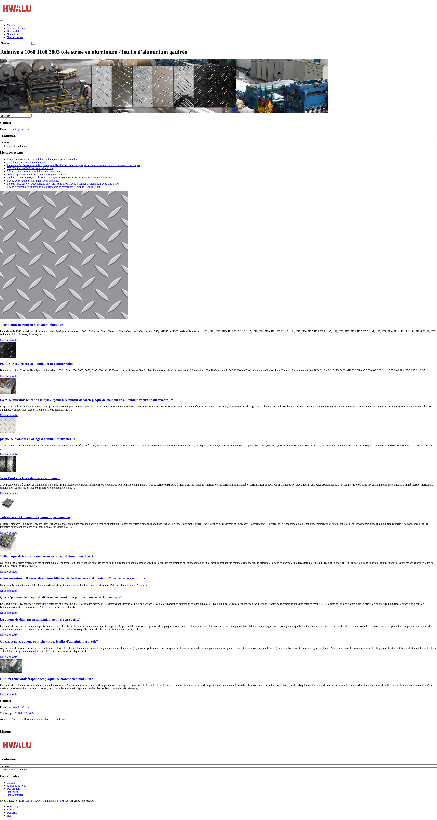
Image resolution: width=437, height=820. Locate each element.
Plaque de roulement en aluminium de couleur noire (36, 364)
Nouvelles (12, 34)
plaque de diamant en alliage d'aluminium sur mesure (37, 439)
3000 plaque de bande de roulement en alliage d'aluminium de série (47, 556)
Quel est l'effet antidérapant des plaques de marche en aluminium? (46, 679)
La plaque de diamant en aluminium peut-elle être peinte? (40, 619)
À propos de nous (16, 28)
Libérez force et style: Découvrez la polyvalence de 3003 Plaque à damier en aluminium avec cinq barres (63, 183)
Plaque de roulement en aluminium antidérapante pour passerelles (42, 159)
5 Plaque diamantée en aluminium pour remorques (34, 171)
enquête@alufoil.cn (19, 129)
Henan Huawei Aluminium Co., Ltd (44, 800)
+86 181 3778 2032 (23, 713)
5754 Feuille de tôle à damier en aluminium (30, 168)
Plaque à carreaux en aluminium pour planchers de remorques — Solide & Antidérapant (54, 186)
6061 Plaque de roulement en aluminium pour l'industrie (37, 174)
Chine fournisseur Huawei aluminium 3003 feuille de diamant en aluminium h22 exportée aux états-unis (72, 578)
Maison (11, 25)
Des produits (13, 31)
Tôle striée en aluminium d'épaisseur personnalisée (35, 517)
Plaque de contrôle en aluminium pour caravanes (33, 180)
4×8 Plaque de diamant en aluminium (27, 162)
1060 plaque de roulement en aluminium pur (31, 324)
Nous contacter (15, 37)
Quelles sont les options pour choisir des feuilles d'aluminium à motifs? (49, 641)
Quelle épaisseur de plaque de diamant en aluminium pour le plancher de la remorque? (61, 597)
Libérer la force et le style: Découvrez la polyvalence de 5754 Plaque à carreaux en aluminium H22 (60, 177)
